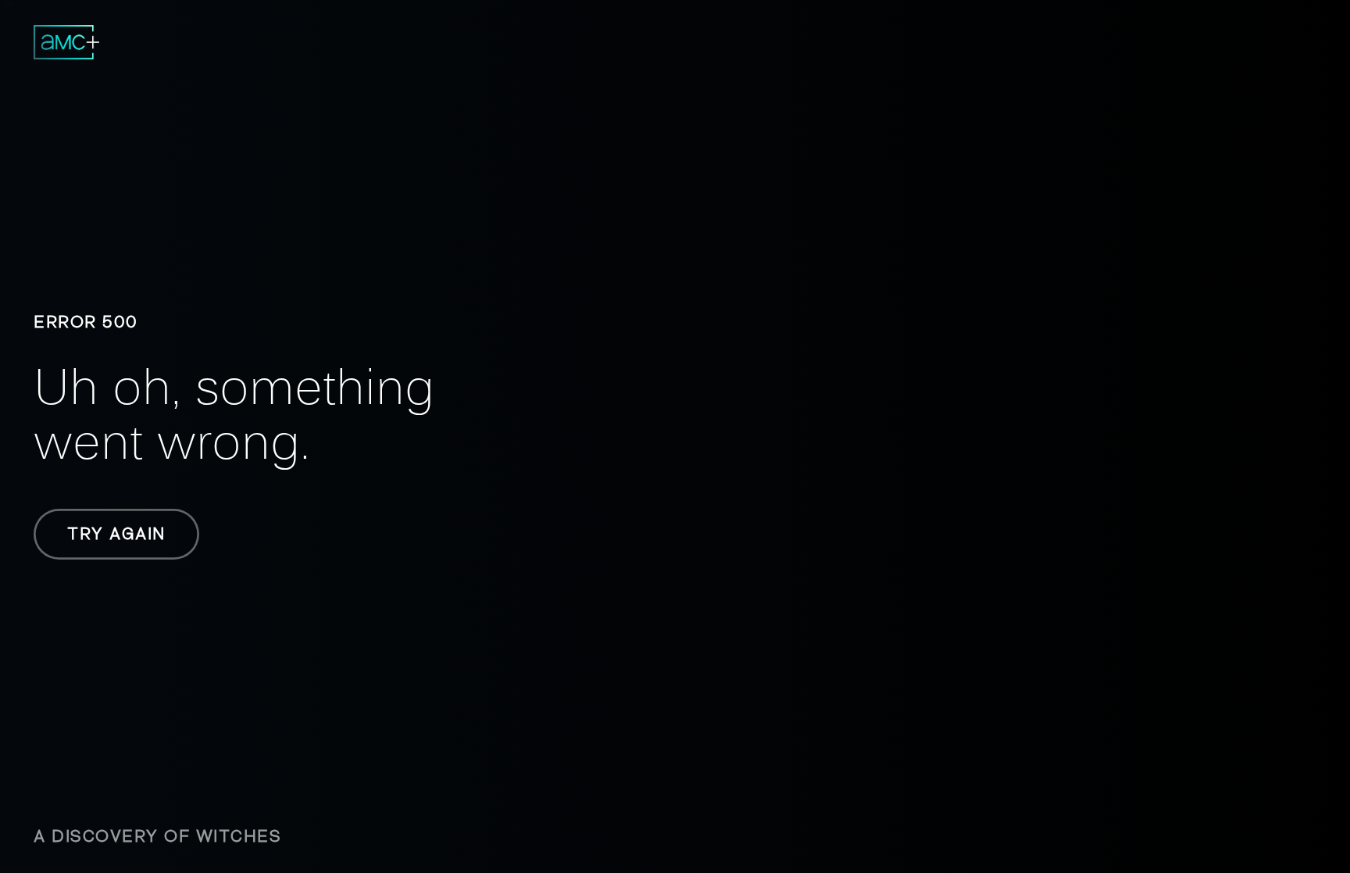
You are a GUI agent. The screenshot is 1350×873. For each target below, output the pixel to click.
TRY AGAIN (116, 534)
